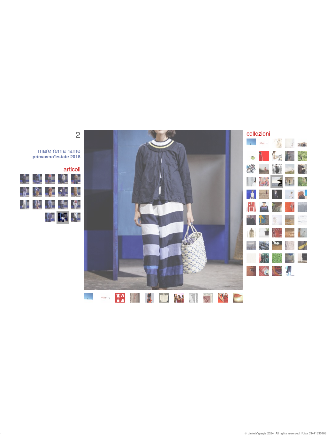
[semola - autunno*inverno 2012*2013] (289, 207)
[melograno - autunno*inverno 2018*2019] (264, 181)
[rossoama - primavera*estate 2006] (264, 245)
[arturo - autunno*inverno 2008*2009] (264, 232)
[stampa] (193, 298)
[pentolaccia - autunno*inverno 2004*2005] (302, 245)
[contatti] (208, 298)
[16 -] (50, 179)
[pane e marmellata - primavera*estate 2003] (277, 258)
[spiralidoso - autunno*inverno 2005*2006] (277, 245)
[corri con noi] (223, 298)
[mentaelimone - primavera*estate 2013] (277, 207)
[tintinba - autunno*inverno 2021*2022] (251, 169)
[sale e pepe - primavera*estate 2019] (251, 181)
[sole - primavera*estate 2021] (264, 169)
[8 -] (75, 204)
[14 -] (24, 179)
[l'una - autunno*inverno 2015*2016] (277, 194)
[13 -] (75, 192)
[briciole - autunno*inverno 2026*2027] (88, 298)
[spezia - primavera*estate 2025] (289, 143)
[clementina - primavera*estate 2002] (302, 258)
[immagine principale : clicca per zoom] (163, 210)
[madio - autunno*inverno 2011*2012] (251, 220)
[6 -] (50, 204)
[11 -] (50, 192)
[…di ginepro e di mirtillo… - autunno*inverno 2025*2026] (277, 143)
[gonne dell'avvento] (149, 298)
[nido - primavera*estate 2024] (251, 156)
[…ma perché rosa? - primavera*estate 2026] (105, 298)
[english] (238, 298)
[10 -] (37, 192)
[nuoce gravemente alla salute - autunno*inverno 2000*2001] (277, 271)
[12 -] (63, 192)
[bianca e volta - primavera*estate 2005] (289, 245)
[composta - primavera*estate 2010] (289, 220)
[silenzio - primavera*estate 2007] (302, 232)
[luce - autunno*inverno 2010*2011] (277, 220)
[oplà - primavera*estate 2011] (264, 220)
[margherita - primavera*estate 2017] (302, 181)
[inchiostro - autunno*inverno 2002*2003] (289, 258)
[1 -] (50, 217)
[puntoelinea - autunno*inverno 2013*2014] (264, 207)
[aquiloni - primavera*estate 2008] (277, 232)
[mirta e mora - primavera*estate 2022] (302, 156)
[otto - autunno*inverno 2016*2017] (251, 194)
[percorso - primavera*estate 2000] (289, 271)
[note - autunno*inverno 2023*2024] (264, 156)
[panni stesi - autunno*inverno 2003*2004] (264, 258)
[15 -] (37, 179)
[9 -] (24, 192)
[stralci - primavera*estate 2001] (264, 271)
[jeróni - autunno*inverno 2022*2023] (289, 156)
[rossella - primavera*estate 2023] (277, 156)
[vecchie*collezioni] (135, 298)
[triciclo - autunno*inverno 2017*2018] (289, 181)
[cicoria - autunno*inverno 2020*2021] (277, 169)
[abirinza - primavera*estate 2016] (264, 194)
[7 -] (63, 204)
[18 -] (75, 179)
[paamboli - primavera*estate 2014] (251, 207)
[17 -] (63, 179)
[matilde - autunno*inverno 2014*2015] (302, 194)
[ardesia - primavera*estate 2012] (302, 207)
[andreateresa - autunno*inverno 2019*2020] (302, 169)
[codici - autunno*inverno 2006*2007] (251, 245)
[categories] (120, 298)
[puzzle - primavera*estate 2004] (251, 258)
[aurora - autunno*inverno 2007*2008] (289, 232)
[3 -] (75, 217)
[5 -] (37, 204)
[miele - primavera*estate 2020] (289, 169)
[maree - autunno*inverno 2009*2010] (302, 220)
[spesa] (164, 298)
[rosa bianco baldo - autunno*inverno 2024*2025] (302, 143)
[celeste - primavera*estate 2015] (289, 194)
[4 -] (24, 204)
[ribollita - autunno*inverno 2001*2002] (251, 271)
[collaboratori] (179, 298)
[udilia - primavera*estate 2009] (251, 232)
